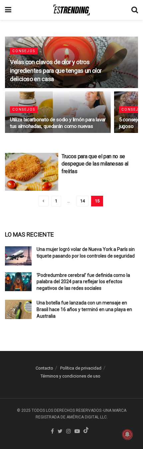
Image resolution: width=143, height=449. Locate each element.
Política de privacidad (80, 368)
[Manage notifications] (127, 434)
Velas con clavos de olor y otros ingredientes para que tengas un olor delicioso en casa (56, 70)
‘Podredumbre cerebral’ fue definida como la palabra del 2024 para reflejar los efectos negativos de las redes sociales (83, 282)
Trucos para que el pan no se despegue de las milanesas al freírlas (95, 163)
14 (82, 200)
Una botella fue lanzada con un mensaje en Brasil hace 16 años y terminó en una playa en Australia (84, 309)
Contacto (44, 368)
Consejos (23, 51)
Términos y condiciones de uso (70, 376)
